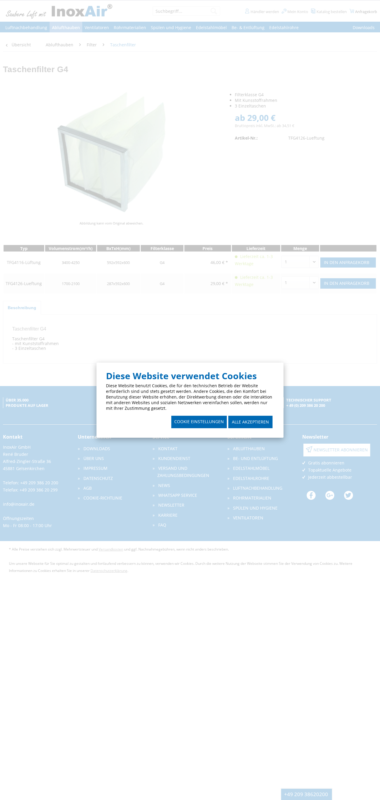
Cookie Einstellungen (199, 421)
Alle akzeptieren (250, 422)
